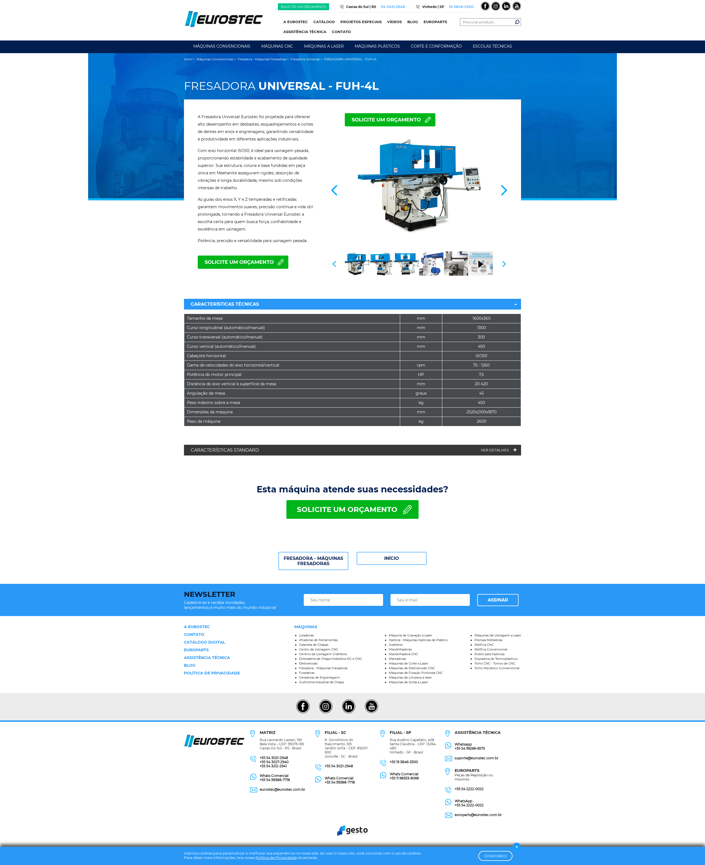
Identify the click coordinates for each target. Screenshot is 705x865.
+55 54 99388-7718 (275, 780)
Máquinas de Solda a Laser (408, 682)
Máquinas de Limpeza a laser (410, 677)
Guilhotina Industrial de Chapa (321, 682)
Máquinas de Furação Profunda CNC (416, 673)
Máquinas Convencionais (221, 46)
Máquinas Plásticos (377, 46)
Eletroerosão (308, 663)
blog (190, 665)
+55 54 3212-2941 (273, 766)
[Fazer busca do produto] (517, 22)
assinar (498, 600)
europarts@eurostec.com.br (478, 815)
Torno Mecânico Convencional (496, 668)
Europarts (196, 649)
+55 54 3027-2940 (274, 762)
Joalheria (395, 645)
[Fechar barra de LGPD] (517, 847)
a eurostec (197, 626)
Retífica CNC (484, 645)
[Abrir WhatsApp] (691, 851)
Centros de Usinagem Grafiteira (323, 654)
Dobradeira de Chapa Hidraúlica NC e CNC (330, 659)
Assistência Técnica (207, 657)
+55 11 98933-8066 (404, 778)
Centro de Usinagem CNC (318, 649)
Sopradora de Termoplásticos (495, 659)
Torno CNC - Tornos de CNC (494, 663)
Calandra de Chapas (313, 645)
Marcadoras (397, 659)
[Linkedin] (348, 712)
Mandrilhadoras (400, 649)
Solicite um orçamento (303, 7)
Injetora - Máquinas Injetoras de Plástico (418, 640)
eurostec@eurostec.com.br (282, 789)
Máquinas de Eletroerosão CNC (412, 668)
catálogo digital (204, 642)
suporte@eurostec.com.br (476, 758)
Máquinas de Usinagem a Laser (497, 635)
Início (391, 558)
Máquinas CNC (277, 46)
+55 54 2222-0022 (469, 789)
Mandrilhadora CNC (403, 654)
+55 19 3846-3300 (404, 762)
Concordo (495, 856)
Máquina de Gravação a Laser (410, 635)
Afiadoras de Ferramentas (318, 640)
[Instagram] (325, 712)
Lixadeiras (306, 635)
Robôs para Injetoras (489, 654)
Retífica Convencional (490, 649)
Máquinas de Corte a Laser (408, 663)
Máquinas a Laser (324, 46)
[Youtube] (371, 712)
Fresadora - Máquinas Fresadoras (313, 561)
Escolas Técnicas (492, 46)
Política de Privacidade (276, 857)
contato (194, 634)
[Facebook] (302, 712)
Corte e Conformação (436, 46)
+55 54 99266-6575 (470, 748)
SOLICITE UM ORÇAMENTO (386, 120)
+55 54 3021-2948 (274, 758)
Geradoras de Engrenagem (319, 677)
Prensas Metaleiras (488, 640)
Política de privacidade (212, 673)
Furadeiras (306, 673)
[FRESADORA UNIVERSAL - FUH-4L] (419, 185)
